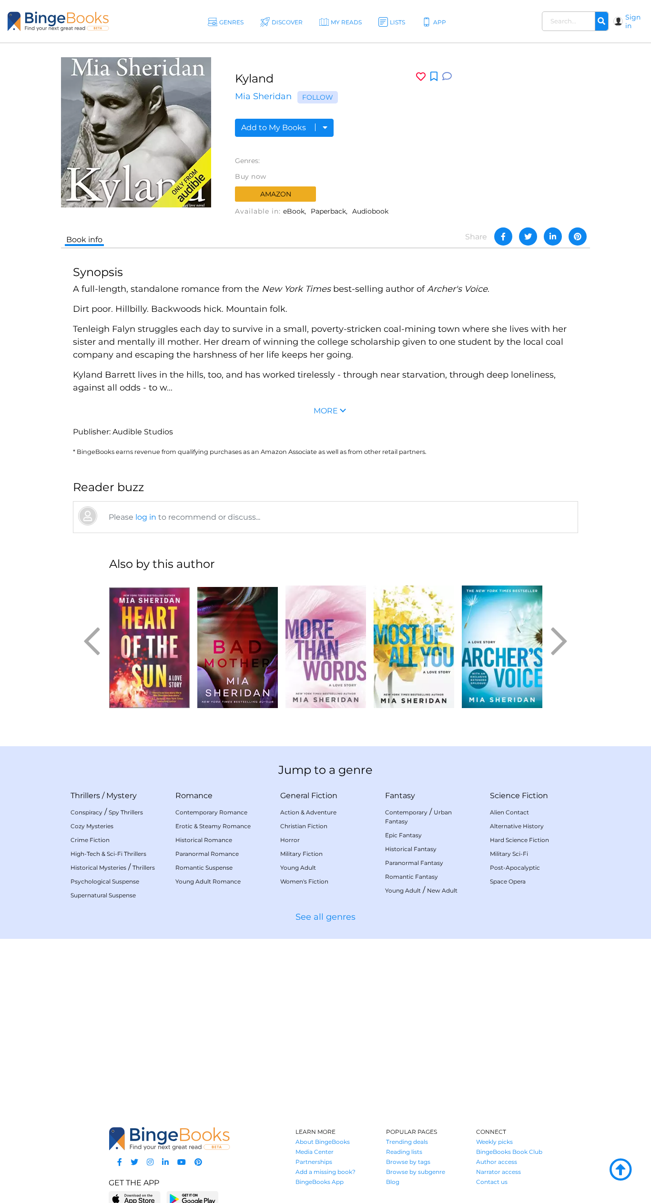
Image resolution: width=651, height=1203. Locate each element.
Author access (496, 1161)
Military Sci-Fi (509, 853)
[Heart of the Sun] (149, 643)
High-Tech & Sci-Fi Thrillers (108, 853)
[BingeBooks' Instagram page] (150, 1162)
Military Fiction (301, 853)
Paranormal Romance (207, 853)
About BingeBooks (322, 1141)
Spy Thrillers (126, 812)
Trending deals (407, 1141)
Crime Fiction (90, 839)
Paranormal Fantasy (414, 862)
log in (145, 517)
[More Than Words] (325, 643)
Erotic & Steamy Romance (213, 826)
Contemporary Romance (211, 812)
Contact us (492, 1181)
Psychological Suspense (105, 881)
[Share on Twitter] (528, 236)
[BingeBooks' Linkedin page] (165, 1162)
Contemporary (406, 812)
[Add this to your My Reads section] (433, 77)
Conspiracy (86, 812)
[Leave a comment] (447, 77)
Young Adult (298, 867)
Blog (392, 1181)
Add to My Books (274, 127)
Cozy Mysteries (92, 826)
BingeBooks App (319, 1181)
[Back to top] (620, 1170)
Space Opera (508, 881)
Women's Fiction (304, 881)
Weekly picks (494, 1141)
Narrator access (498, 1171)
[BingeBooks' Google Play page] (192, 1198)
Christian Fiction (303, 826)
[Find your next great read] (58, 21)
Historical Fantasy (411, 849)
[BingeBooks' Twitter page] (134, 1162)
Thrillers (85, 795)
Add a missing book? (325, 1171)
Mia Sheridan (263, 96)
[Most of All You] (414, 643)
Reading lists (404, 1151)
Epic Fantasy (403, 835)
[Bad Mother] (237, 643)
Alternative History (517, 826)
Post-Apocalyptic (515, 867)
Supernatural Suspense (103, 895)
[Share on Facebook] (503, 236)
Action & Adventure (308, 812)
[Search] (601, 21)
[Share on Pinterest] (578, 236)
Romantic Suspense (204, 867)
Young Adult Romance (208, 881)
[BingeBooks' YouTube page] (181, 1162)
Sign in (633, 21)
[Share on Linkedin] (553, 236)
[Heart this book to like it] (421, 77)
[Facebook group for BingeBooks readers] (119, 1162)
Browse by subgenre (415, 1171)
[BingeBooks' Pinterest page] (198, 1162)
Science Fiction (519, 795)
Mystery (121, 795)
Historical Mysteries (98, 867)
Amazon (275, 194)
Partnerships (313, 1161)
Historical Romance (203, 839)
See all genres (325, 917)
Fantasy (400, 795)
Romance (194, 795)
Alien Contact (509, 812)
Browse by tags (408, 1161)
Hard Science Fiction (519, 839)
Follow (317, 97)
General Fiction (308, 795)
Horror (290, 839)
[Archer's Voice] (502, 643)
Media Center (314, 1151)
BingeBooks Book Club (509, 1151)
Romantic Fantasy (411, 876)
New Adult (442, 890)
